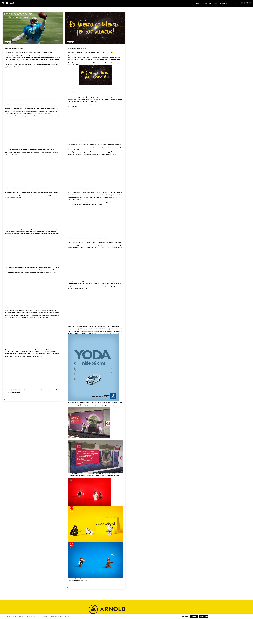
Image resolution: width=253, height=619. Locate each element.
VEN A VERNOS (233, 3)
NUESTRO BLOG (223, 3)
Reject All (194, 616)
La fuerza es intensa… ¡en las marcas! (77, 48)
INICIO (197, 3)
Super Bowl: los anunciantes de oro (14, 48)
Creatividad (8, 42)
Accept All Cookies (204, 616)
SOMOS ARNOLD (213, 3)
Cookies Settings (184, 616)
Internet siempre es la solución (44, 390)
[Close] (250, 616)
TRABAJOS (204, 3)
